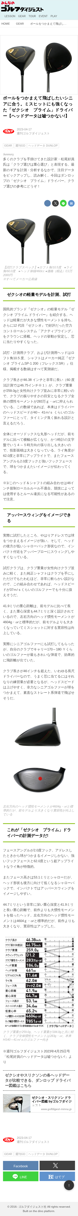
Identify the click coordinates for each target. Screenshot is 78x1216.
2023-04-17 (24, 129)
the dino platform (43, 1211)
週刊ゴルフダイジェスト (33, 133)
